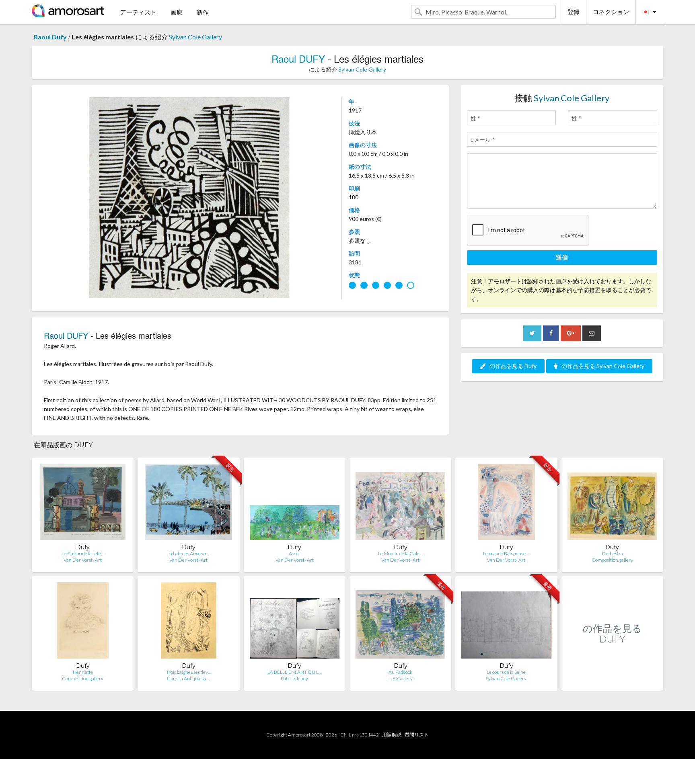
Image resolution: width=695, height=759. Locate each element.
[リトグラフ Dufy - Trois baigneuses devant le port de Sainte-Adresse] (188, 622)
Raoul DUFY (298, 58)
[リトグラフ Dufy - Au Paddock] (400, 622)
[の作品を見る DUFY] (612, 682)
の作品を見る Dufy (513, 365)
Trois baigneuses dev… (188, 672)
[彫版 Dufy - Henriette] (83, 622)
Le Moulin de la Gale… (400, 553)
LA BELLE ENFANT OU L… (294, 672)
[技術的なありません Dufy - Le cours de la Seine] (506, 622)
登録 (574, 11)
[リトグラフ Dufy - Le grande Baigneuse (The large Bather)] (506, 503)
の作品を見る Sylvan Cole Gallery (602, 365)
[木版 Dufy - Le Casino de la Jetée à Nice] (82, 503)
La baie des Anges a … (188, 553)
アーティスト (138, 12)
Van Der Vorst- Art (83, 560)
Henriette (83, 672)
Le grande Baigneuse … (506, 553)
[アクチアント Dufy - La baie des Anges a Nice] (188, 503)
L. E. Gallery (401, 678)
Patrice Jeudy (294, 678)
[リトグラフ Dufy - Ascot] (294, 503)
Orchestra (612, 553)
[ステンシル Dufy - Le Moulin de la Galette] (400, 503)
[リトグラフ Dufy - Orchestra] (612, 503)
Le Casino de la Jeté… (83, 553)
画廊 (177, 12)
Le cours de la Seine (506, 672)
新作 (203, 12)
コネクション (611, 11)
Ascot (294, 553)
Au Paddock (400, 672)
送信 (562, 257)
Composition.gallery (612, 560)
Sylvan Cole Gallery (195, 37)
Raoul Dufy (50, 37)
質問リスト (417, 735)
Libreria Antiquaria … (188, 678)
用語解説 (391, 735)
